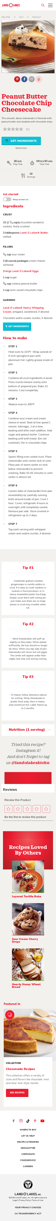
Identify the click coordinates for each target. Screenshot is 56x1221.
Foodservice (28, 1160)
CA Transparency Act (28, 1214)
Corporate (28, 1154)
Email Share (32, 79)
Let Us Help (28, 1136)
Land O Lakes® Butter (34, 232)
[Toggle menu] (50, 6)
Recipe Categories (28, 1142)
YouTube (42, 1121)
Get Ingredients (23, 141)
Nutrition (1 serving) (27, 730)
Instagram (21, 1121)
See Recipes (17, 1093)
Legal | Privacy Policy (22, 1200)
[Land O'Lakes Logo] (11, 5)
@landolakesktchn (30, 763)
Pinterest (17, 79)
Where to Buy (28, 1130)
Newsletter (28, 1148)
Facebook (24, 79)
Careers (28, 1166)
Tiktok (28, 1121)
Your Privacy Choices (28, 1208)
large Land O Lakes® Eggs (22, 271)
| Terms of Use (37, 1200)
